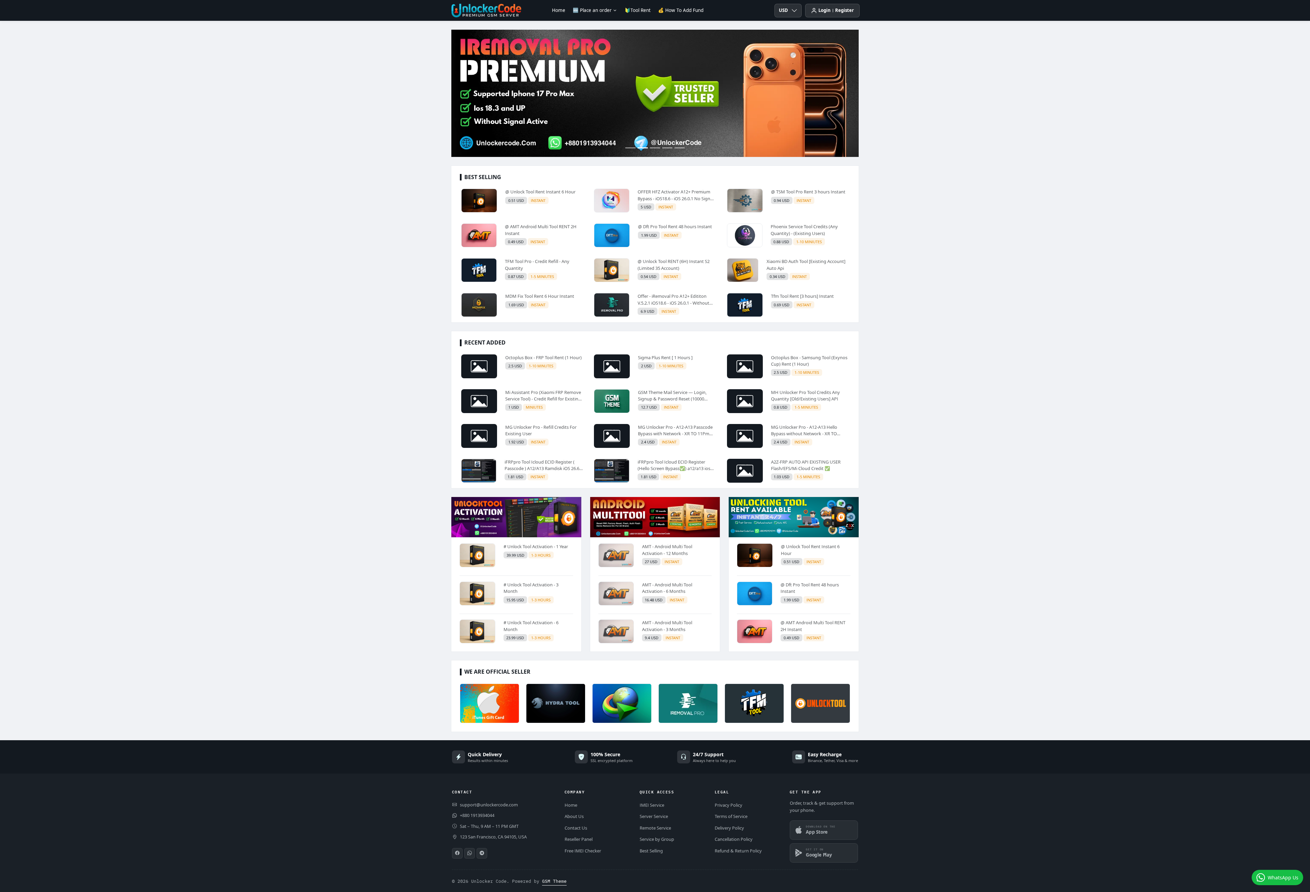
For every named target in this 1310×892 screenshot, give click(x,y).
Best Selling (651, 851)
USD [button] (783, 10)
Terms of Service (731, 816)
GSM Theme (554, 881)
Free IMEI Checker (583, 851)
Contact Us (576, 828)
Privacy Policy (728, 805)
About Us (574, 816)
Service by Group (657, 839)
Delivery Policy (729, 828)
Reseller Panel (579, 839)
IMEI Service (652, 805)
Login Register (836, 10)
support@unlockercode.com (489, 805)
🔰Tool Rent (638, 10)
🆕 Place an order (592, 10)
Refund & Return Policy (738, 851)
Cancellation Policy (734, 839)
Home (558, 10)
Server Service (654, 816)
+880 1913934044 (477, 815)
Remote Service (655, 828)
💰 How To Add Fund (680, 10)
